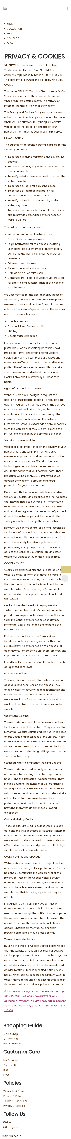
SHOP (10, 33)
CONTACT (13, 38)
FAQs (10, 43)
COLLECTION (14, 28)
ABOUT (11, 24)
